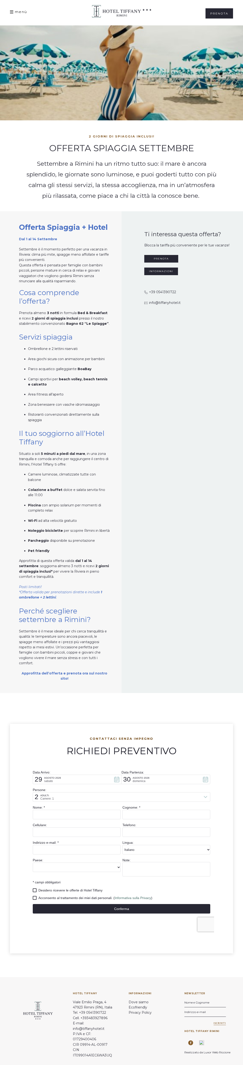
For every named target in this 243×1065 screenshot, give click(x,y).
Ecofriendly (138, 1007)
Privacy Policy (140, 1012)
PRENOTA (161, 258)
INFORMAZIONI (161, 271)
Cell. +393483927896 (90, 1018)
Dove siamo (139, 1002)
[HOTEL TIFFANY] (121, 11)
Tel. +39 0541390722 (89, 1012)
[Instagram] (200, 1042)
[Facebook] (188, 1042)
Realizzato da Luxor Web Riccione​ (207, 1052)
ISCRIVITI (220, 1023)
